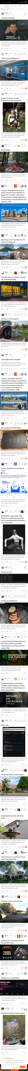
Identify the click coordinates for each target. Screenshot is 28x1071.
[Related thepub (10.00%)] (15, 145)
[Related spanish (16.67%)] (15, 186)
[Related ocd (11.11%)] (25, 272)
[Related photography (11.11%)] (15, 272)
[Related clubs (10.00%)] (25, 93)
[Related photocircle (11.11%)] (22, 272)
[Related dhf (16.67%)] (15, 636)
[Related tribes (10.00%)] (25, 145)
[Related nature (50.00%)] (25, 1008)
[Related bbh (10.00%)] (18, 314)
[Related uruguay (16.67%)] (22, 186)
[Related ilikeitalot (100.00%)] (15, 423)
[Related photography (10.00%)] (22, 511)
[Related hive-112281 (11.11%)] (18, 463)
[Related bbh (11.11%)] (22, 463)
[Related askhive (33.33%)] (18, 973)
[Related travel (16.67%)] (25, 186)
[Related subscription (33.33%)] (22, 973)
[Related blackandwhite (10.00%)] (18, 511)
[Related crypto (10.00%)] (22, 936)
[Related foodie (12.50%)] (22, 235)
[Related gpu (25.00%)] (15, 720)
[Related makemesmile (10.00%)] (22, 770)
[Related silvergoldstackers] (22, 423)
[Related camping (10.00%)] (18, 145)
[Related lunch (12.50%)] (18, 235)
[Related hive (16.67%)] (18, 636)
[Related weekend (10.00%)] (18, 596)
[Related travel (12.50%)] (15, 235)
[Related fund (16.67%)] (22, 636)
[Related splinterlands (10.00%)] (18, 936)
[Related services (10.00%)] (18, 53)
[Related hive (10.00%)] (25, 936)
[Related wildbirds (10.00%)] (22, 809)
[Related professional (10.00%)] (22, 93)
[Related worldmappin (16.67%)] (18, 186)
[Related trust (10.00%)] (25, 53)
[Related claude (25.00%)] (18, 720)
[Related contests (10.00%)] (25, 511)
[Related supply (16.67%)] (25, 678)
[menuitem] (22, 2)
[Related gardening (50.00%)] (22, 1008)
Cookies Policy (13, 1064)
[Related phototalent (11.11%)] (18, 272)
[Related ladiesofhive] (18, 423)
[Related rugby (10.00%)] (18, 93)
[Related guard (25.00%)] (25, 720)
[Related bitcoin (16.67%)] (15, 678)
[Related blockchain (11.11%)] (25, 463)
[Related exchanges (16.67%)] (18, 678)
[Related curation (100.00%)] (25, 567)
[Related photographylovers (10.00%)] (15, 809)
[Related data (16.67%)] (22, 678)
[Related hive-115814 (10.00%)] (15, 93)
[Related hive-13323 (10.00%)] (15, 936)
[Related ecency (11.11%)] (15, 463)
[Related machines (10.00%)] (22, 896)
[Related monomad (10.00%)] (15, 511)
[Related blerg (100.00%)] (25, 355)
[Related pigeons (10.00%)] (25, 809)
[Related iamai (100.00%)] (25, 13)
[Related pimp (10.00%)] (22, 145)
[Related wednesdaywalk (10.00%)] (18, 770)
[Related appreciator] (25, 423)
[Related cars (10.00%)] (25, 896)
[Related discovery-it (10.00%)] (22, 314)
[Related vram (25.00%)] (22, 720)
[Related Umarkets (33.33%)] (25, 973)
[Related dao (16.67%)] (25, 636)
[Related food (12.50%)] (25, 235)
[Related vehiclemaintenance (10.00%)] (22, 53)
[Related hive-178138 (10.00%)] (15, 53)
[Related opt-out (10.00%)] (15, 770)
